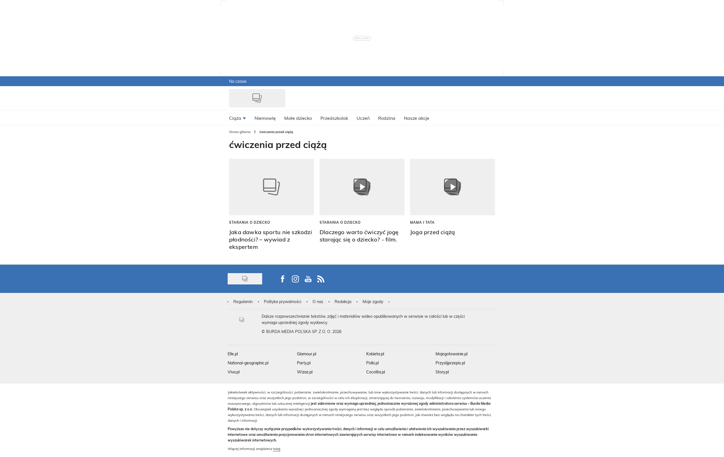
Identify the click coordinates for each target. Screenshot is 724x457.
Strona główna (240, 132)
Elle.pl (233, 353)
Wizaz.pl (305, 372)
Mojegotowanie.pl (451, 353)
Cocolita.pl (375, 372)
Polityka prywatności (282, 301)
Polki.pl (372, 362)
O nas (318, 301)
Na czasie (238, 81)
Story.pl (442, 372)
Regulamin (243, 301)
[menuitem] (237, 117)
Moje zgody (373, 301)
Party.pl (304, 362)
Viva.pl (234, 372)
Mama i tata (422, 222)
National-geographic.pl (248, 362)
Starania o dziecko (249, 222)
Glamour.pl (306, 353)
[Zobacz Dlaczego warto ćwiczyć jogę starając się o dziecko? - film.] (362, 187)
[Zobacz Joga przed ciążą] (452, 187)
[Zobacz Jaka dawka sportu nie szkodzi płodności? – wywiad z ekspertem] (271, 187)
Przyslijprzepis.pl (450, 362)
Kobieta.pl (375, 353)
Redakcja (343, 301)
